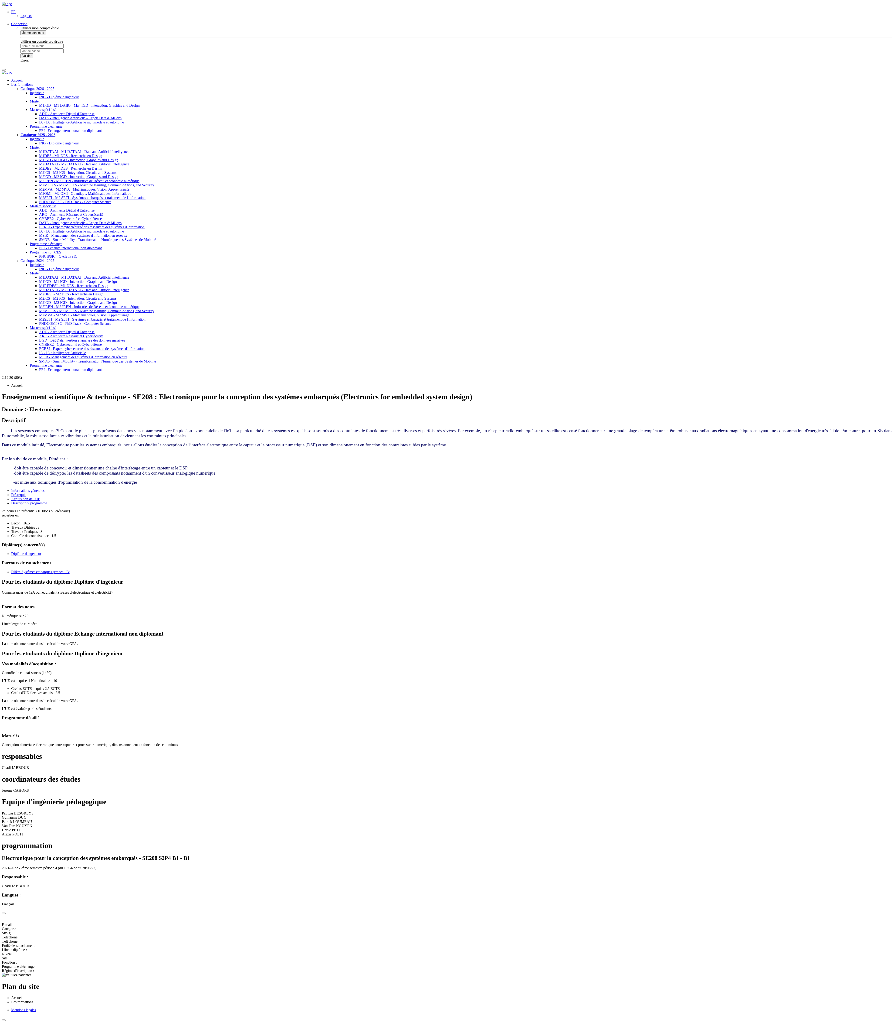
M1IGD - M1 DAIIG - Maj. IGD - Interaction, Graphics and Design (89, 105)
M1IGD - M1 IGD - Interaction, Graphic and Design (78, 282)
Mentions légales (23, 1010)
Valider (26, 56)
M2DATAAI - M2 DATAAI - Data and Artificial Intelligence (84, 164)
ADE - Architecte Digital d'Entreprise (67, 114)
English (26, 16)
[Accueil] (7, 4)
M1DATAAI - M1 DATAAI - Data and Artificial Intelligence (84, 152)
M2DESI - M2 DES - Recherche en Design (71, 294)
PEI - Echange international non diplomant (70, 131)
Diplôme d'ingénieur (26, 554)
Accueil (17, 80)
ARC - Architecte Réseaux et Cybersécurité (71, 214)
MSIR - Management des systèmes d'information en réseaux (83, 235)
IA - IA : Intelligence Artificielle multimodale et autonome (81, 122)
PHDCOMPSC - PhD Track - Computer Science (75, 202)
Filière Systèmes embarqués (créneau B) (40, 572)
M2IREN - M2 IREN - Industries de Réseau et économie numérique (89, 181)
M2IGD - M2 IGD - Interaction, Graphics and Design (78, 177)
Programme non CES (45, 252)
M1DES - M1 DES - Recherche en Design (70, 156)
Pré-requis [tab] (18, 495)
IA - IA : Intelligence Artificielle (62, 353)
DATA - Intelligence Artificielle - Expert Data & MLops (80, 118)
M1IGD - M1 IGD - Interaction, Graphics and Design (78, 160)
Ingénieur (37, 93)
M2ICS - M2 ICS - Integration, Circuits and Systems (77, 172)
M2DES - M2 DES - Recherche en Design (70, 168)
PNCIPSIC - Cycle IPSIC (58, 256)
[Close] (4, 913)
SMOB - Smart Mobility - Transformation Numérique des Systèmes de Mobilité (97, 240)
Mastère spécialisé (43, 110)
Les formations (22, 84)
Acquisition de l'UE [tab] (25, 499)
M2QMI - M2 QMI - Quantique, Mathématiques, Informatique (85, 193)
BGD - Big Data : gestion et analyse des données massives (82, 340)
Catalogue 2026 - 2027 (37, 89)
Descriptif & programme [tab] (29, 503)
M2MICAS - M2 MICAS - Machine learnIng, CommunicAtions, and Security (96, 185)
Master (35, 101)
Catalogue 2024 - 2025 (37, 261)
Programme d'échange (46, 126)
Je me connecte (33, 32)
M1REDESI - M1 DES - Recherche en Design (73, 286)
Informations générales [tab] (27, 491)
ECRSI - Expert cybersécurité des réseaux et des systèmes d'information (92, 227)
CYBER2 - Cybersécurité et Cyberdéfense (70, 219)
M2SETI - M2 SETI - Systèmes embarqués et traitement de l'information (92, 198)
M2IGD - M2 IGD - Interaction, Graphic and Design (78, 303)
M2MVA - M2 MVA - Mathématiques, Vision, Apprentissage (84, 189)
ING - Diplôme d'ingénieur (59, 97)
